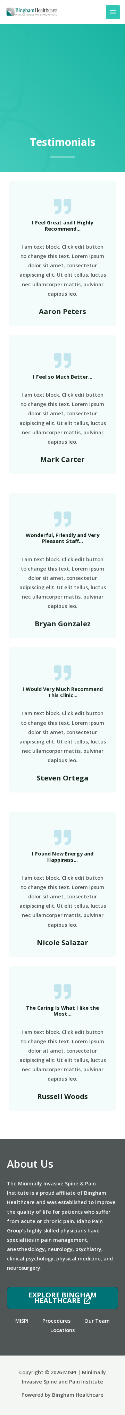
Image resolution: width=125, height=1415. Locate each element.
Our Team (97, 1320)
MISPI (21, 1320)
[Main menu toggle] (113, 12)
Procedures (56, 1320)
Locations (62, 1329)
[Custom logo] (31, 12)
